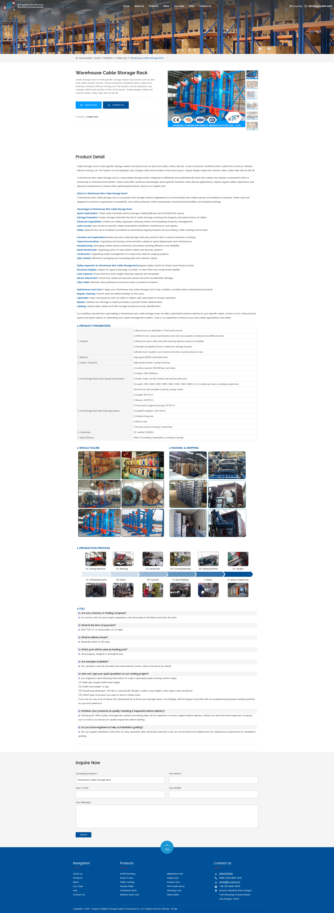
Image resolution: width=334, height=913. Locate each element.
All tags (174, 908)
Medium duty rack (129, 894)
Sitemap (165, 908)
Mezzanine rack (175, 874)
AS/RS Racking (127, 874)
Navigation (81, 863)
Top (167, 849)
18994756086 (226, 874)
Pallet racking (127, 882)
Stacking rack (174, 890)
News (76, 882)
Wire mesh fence (176, 886)
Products (108, 58)
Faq (75, 890)
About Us (77, 874)
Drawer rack (173, 882)
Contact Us (79, 894)
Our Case (78, 886)
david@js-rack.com (320, 6)
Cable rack (121, 58)
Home (97, 58)
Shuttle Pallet (127, 886)
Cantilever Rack (128, 890)
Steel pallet (173, 894)
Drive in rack (126, 878)
